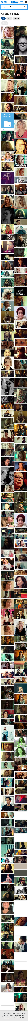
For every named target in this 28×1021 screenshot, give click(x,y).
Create (16, 1)
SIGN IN (21, 1)
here (8, 1019)
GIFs (9, 18)
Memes (5, 23)
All (3, 18)
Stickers (16, 18)
